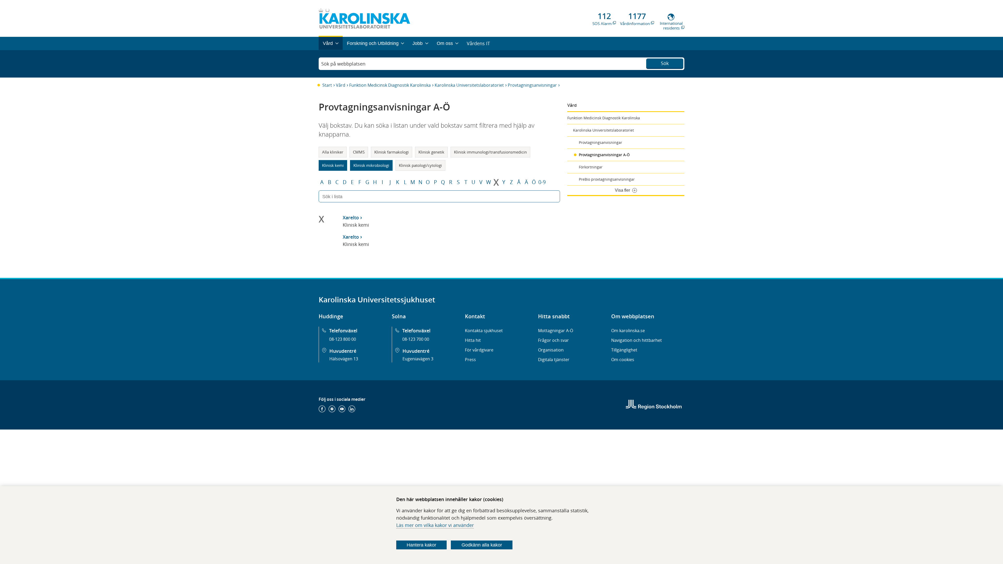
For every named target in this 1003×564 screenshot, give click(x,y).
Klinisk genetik (431, 152)
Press (470, 359)
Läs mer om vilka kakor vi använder (435, 525)
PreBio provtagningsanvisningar (607, 179)
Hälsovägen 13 (343, 359)
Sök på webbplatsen (343, 64)
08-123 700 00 (415, 339)
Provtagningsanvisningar (532, 85)
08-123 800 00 (342, 339)
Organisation (551, 350)
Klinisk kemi (333, 165)
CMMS (359, 152)
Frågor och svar (553, 340)
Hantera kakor (421, 545)
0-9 (542, 182)
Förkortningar (591, 166)
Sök (665, 63)
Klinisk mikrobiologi (371, 165)
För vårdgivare (479, 350)
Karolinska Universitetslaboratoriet (469, 85)
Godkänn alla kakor (482, 545)
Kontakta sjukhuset (484, 330)
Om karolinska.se (628, 330)
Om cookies (622, 359)
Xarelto (351, 217)
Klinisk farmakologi (391, 152)
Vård (340, 85)
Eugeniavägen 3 (418, 359)
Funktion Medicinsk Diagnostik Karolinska (390, 85)
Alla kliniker (332, 152)
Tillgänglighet (624, 350)
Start (327, 85)
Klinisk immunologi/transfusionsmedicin (490, 152)
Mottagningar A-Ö (555, 330)
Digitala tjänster (553, 359)
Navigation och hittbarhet (636, 340)
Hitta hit (473, 340)
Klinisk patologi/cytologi (420, 165)
